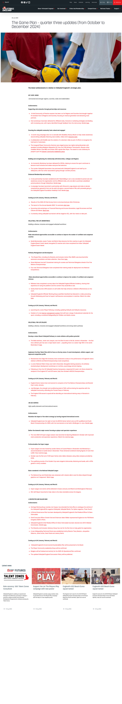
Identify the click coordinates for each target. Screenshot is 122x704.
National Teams (105, 8)
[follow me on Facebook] (22, 2)
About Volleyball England (45, 8)
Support (116, 8)
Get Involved (61, 8)
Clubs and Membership (77, 8)
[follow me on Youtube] (29, 2)
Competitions (92, 8)
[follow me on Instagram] (24, 2)
